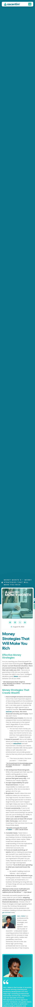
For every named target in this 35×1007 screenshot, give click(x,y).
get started (6, 912)
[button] (10, 622)
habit (10, 830)
